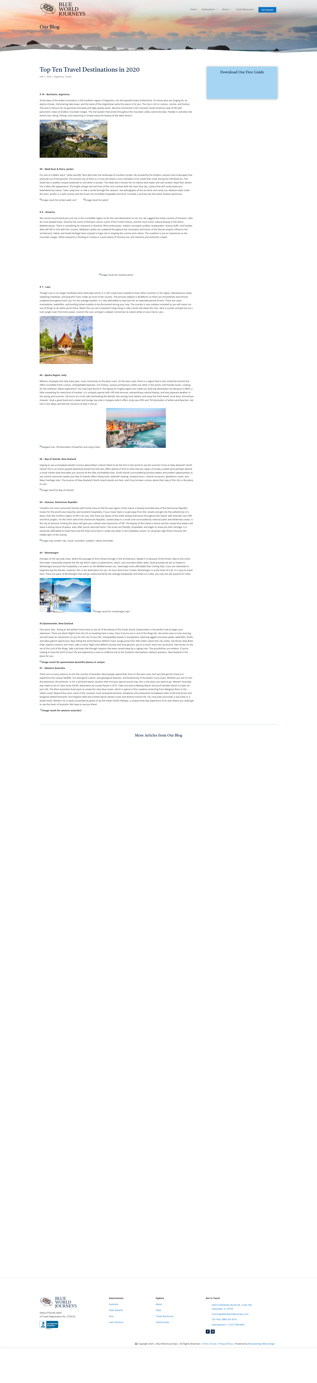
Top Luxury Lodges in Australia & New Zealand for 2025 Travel (111, 1037)
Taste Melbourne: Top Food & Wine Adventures (94, 1210)
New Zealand (82, 1043)
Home (193, 9)
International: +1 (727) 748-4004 (228, 1292)
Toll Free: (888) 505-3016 (224, 1287)
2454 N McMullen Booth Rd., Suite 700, (232, 1273)
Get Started (267, 9)
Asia (111, 1284)
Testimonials (162, 1290)
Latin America (116, 1290)
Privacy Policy (226, 1311)
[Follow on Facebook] (208, 1300)
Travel (68, 76)
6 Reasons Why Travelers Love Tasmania (86, 864)
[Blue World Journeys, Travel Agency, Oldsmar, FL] (49, 1293)
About (225, 9)
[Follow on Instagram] (213, 1300)
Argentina (59, 76)
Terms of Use (209, 1311)
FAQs (158, 1278)
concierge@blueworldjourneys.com (230, 1282)
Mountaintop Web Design (261, 1311)
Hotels (71, 1043)
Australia (62, 869)
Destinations (208, 9)
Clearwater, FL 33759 (222, 1276)
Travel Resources (244, 9)
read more (47, 874)
